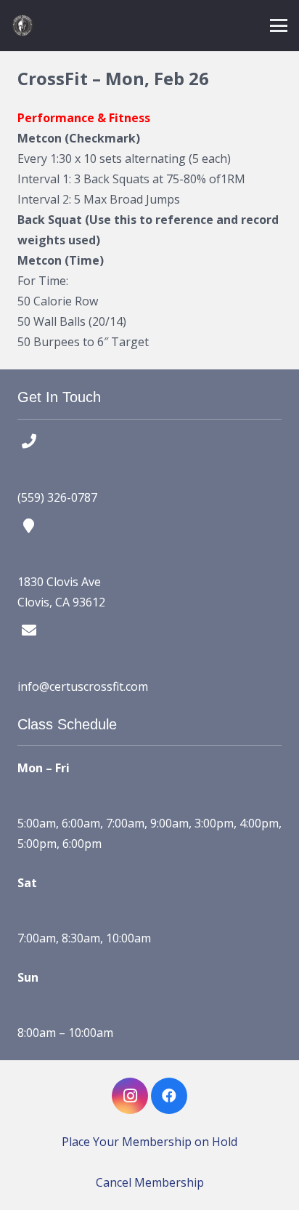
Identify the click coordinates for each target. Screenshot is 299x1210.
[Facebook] (169, 1096)
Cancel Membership (150, 1182)
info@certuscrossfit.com (82, 686)
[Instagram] (130, 1096)
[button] (279, 25)
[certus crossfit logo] (22, 25)
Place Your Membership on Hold (149, 1142)
